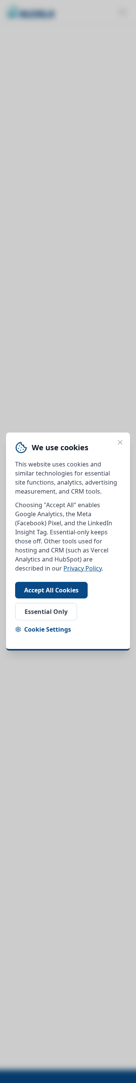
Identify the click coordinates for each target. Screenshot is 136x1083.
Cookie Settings (47, 629)
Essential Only (46, 611)
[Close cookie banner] (120, 442)
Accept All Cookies (51, 590)
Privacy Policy (82, 568)
